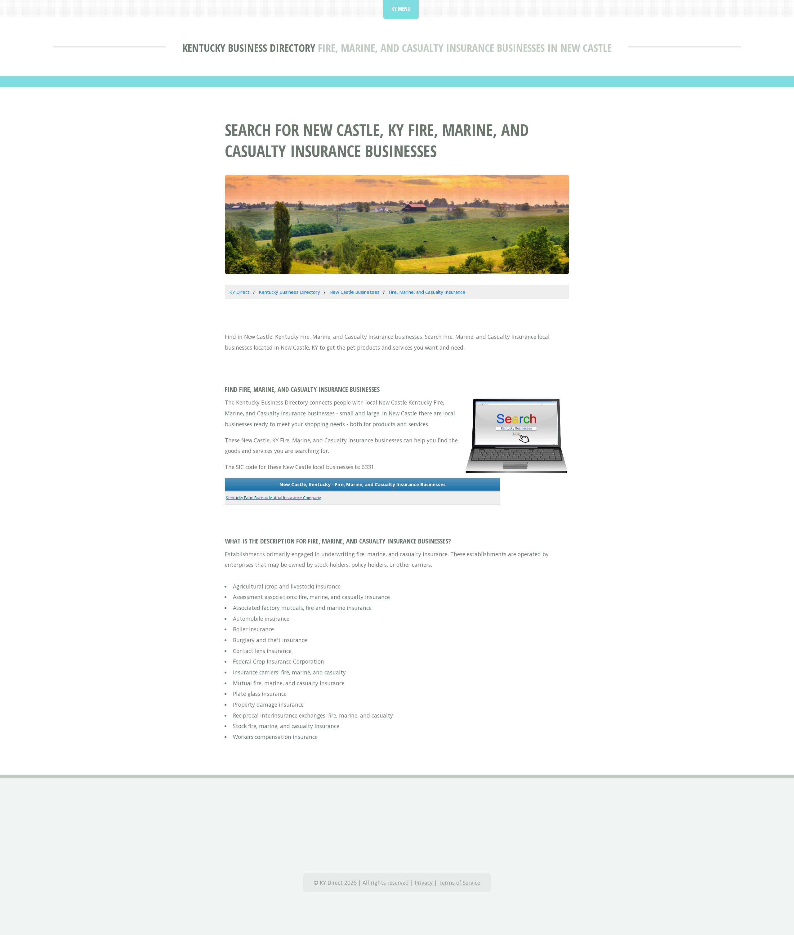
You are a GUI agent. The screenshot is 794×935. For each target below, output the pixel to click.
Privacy (424, 882)
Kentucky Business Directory (248, 47)
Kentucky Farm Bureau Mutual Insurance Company (273, 497)
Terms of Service (459, 882)
